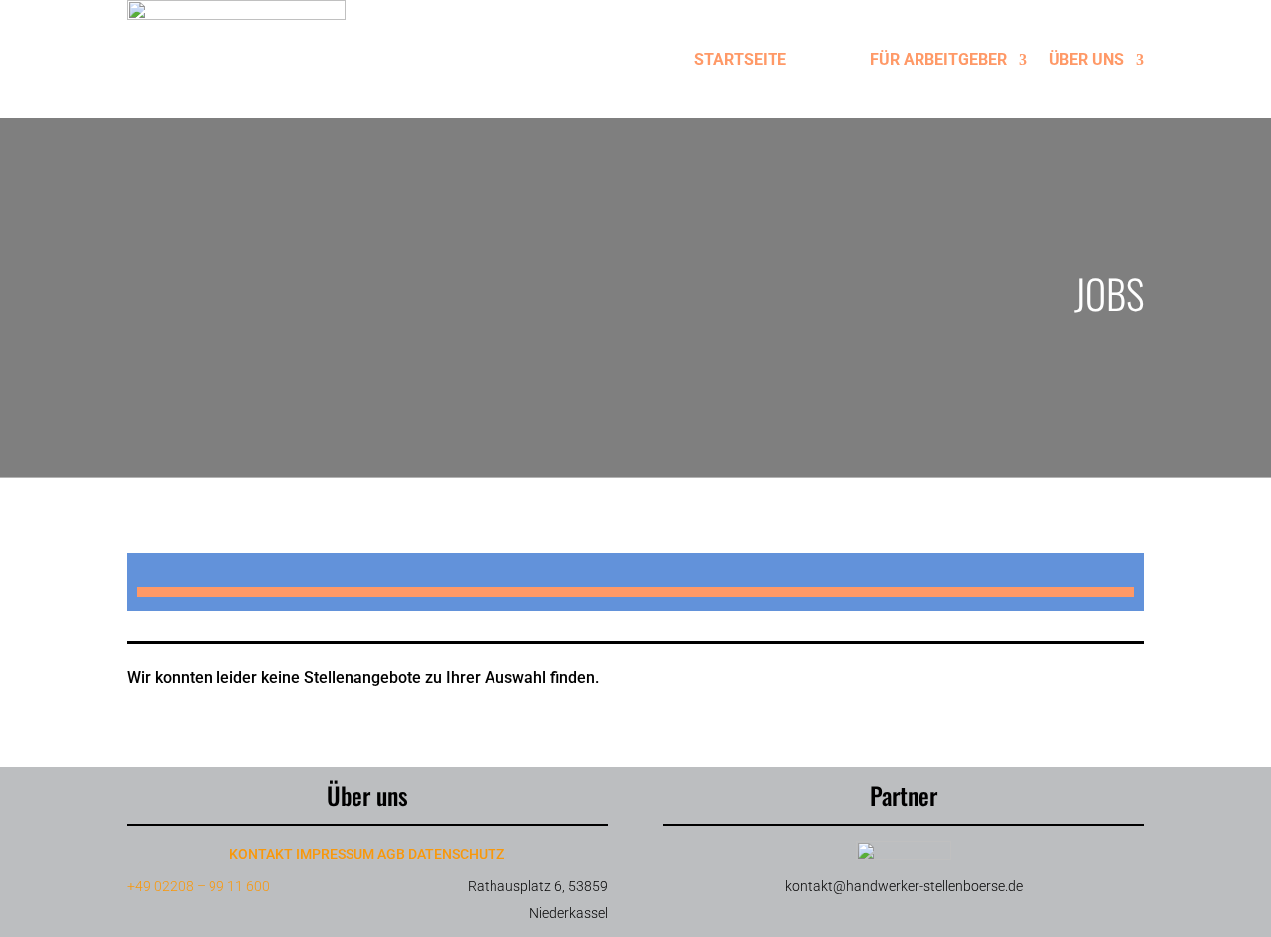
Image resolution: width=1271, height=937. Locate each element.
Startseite (740, 59)
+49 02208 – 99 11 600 (198, 886)
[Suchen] (635, 592)
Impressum (335, 853)
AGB (391, 853)
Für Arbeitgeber (938, 59)
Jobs (828, 59)
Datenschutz (456, 853)
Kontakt (261, 853)
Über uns (1086, 59)
